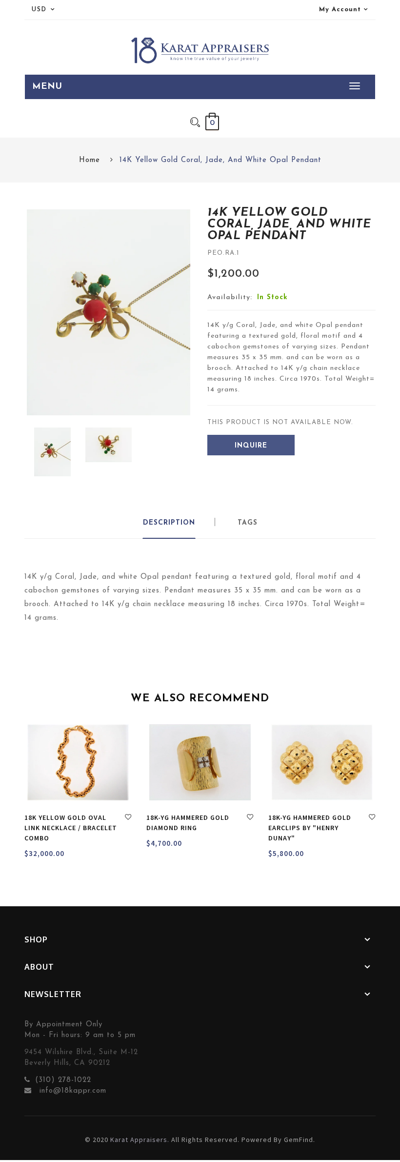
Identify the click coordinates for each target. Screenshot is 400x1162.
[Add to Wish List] (128, 818)
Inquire (251, 445)
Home (89, 160)
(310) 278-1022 (63, 1080)
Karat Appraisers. (139, 1139)
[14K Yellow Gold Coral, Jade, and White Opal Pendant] (52, 452)
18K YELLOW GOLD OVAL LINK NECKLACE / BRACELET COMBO (70, 827)
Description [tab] (169, 523)
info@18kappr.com (71, 1091)
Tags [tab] (248, 523)
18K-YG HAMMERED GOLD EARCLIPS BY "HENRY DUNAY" (309, 827)
